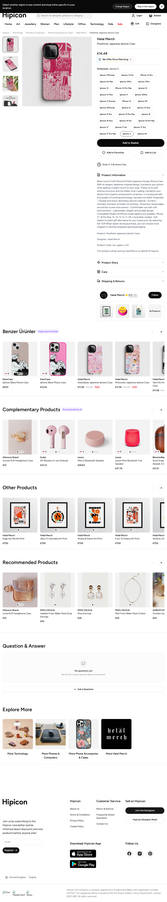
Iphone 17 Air (121, 127)
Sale (119, 24)
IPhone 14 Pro (146, 75)
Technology (97, 24)
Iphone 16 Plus (106, 121)
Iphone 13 (104, 88)
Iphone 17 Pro (140, 127)
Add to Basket (130, 142)
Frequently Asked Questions (105, 816)
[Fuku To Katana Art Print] (132, 515)
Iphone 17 (104, 127)
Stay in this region (145, 6)
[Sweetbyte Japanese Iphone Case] (95, 359)
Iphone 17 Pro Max (108, 134)
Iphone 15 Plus (143, 108)
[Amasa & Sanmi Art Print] (95, 515)
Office (82, 24)
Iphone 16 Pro (126, 121)
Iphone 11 (124, 95)
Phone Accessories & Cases (60, 33)
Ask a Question (85, 689)
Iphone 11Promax (107, 75)
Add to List (150, 152)
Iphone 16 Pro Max (146, 121)
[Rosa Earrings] (95, 589)
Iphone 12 (142, 88)
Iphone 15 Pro (106, 114)
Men (56, 24)
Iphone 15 (126, 108)
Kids (110, 24)
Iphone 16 (146, 114)
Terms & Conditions (80, 814)
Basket (157, 15)
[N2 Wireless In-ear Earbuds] (57, 437)
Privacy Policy (77, 820)
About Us (74, 808)
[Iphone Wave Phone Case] (20, 359)
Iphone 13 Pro (127, 75)
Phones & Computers (35, 33)
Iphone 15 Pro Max (127, 114)
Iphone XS (142, 134)
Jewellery (30, 24)
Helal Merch (81, 33)
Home (8, 24)
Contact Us (102, 823)
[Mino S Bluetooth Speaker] (95, 437)
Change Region (122, 6)
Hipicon (6, 33)
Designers (156, 23)
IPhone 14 (126, 101)
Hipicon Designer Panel (145, 819)
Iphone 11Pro (144, 82)
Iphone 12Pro (125, 82)
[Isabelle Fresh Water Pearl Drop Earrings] (57, 589)
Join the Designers (145, 810)
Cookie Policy (77, 826)
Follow (155, 295)
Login (139, 15)
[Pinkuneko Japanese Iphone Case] (132, 359)
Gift (137, 23)
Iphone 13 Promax (107, 101)
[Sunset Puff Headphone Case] (20, 437)
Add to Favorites (115, 152)
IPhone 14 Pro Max (123, 88)
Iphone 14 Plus (106, 95)
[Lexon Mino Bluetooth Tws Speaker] (132, 437)
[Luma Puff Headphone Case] (20, 589)
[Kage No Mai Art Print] (20, 515)
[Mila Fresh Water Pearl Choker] (132, 589)
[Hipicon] (14, 15)
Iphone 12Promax (107, 108)
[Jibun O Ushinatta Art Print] (57, 515)
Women (45, 24)
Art (18, 24)
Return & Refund (104, 808)
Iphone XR (142, 101)
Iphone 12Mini (141, 95)
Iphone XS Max (106, 82)
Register (9, 850)
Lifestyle (68, 24)
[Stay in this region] (161, 6)
